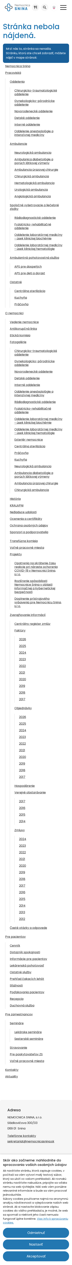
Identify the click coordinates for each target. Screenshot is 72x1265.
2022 (22, 666)
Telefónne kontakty (21, 1136)
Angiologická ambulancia (32, 196)
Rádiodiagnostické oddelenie (35, 218)
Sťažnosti (16, 985)
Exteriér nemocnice (28, 440)
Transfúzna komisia (24, 541)
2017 (22, 699)
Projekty (16, 554)
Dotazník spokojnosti (25, 952)
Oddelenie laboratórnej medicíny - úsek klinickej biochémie (38, 237)
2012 (22, 919)
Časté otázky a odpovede (28, 928)
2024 (22, 653)
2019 (22, 686)
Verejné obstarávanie (30, 792)
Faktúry (19, 630)
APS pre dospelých (28, 266)
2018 (22, 692)
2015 (22, 815)
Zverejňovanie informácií (28, 615)
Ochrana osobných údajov (29, 525)
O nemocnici (14, 313)
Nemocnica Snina (17, 66)
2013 (22, 912)
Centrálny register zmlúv (32, 624)
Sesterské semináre (28, 1039)
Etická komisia (20, 335)
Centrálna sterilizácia (29, 291)
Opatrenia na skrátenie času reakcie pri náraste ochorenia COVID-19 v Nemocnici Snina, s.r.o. (36, 568)
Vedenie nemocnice (24, 322)
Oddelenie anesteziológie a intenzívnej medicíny (33, 133)
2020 (22, 679)
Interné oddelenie (27, 124)
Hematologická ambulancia (34, 183)
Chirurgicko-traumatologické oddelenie (35, 92)
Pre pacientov (15, 937)
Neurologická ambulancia (32, 153)
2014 (22, 821)
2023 (22, 659)
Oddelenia (17, 82)
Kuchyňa (20, 297)
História (15, 499)
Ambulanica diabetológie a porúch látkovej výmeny (33, 161)
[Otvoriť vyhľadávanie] (44, 7)
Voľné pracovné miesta (27, 547)
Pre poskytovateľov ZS (26, 1054)
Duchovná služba (22, 1005)
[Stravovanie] (35, 7)
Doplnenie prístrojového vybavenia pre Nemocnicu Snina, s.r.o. (37, 602)
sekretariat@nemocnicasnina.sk (30, 1141)
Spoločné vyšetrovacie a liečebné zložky (34, 207)
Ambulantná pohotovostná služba (34, 258)
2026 (22, 639)
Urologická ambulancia (31, 190)
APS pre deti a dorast (29, 273)
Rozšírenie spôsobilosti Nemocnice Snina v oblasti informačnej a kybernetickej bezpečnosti (34, 586)
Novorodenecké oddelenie (33, 111)
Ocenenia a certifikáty (26, 519)
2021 (22, 672)
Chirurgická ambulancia (31, 176)
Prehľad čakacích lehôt (27, 979)
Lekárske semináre (28, 1032)
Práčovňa (21, 304)
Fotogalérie (18, 342)
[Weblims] (54, 7)
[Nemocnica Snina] (17, 7)
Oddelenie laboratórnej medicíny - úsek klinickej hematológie (38, 247)
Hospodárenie (24, 786)
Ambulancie (18, 144)
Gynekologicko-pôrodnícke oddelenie (34, 103)
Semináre (17, 1023)
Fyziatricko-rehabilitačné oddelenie (32, 226)
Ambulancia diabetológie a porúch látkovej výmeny (33, 475)
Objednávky (23, 708)
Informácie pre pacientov (28, 959)
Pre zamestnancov (19, 1014)
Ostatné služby (20, 972)
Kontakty (11, 1070)
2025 (22, 646)
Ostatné (16, 282)
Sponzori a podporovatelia (29, 532)
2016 (22, 808)
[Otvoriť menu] (63, 7)
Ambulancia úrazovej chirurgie (36, 170)
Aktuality (11, 1076)
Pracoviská (13, 73)
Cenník (15, 945)
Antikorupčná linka (23, 329)
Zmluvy (19, 830)
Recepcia (16, 999)
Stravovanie (18, 1048)
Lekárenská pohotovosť (27, 965)
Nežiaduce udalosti (23, 512)
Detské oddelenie (27, 118)
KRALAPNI (16, 505)
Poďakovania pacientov (27, 992)
